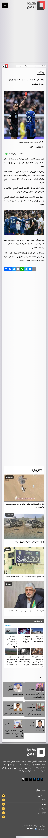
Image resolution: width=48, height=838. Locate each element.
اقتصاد (44, 817)
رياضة (44, 800)
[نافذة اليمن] (36, 5)
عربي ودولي (42, 808)
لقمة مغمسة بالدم (38, 730)
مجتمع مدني (42, 812)
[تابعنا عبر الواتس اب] (38, 779)
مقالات (39, 678)
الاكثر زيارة (37, 470)
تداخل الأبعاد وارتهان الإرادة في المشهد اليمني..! (35, 696)
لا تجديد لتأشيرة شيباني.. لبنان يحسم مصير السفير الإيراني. (26, 611)
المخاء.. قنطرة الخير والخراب (13, 713)
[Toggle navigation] (5, 5)
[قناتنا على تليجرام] (26, 779)
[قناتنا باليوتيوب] (30, 779)
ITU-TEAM (30, 829)
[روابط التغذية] (42, 779)
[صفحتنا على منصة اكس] (23, 779)
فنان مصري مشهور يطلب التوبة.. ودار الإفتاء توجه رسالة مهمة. (24, 576)
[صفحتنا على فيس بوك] (34, 779)
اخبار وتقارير (42, 795)
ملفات (44, 804)
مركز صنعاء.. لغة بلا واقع (36, 714)
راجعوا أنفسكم (18, 694)
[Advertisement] (24, 368)
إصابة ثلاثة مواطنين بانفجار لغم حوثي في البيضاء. (29, 541)
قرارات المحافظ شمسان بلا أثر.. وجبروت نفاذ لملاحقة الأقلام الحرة (14, 733)
